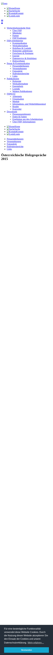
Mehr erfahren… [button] (36, 642)
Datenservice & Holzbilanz (24, 58)
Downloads (12, 111)
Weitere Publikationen (22, 91)
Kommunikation (19, 43)
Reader (15, 106)
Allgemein (17, 96)
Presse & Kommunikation (18, 63)
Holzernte (16, 81)
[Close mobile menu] (2, 23)
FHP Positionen (19, 38)
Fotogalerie (17, 71)
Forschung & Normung (22, 53)
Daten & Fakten (19, 116)
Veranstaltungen (19, 68)
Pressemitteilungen (20, 66)
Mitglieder (17, 33)
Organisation (18, 99)
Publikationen (13, 78)
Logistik (16, 89)
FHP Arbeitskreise (15, 40)
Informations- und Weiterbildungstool (29, 104)
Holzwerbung (18, 61)
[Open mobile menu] (2, 20)
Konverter (16, 109)
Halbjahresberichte (20, 73)
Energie (15, 56)
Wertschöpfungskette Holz (18, 28)
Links (15, 76)
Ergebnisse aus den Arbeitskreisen (27, 119)
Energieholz (17, 86)
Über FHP (17, 30)
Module (15, 101)
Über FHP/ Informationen (23, 122)
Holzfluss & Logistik (21, 48)
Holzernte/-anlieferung (22, 51)
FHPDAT (11, 94)
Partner (15, 35)
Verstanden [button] (26, 650)
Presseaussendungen (21, 114)
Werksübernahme (20, 45)
